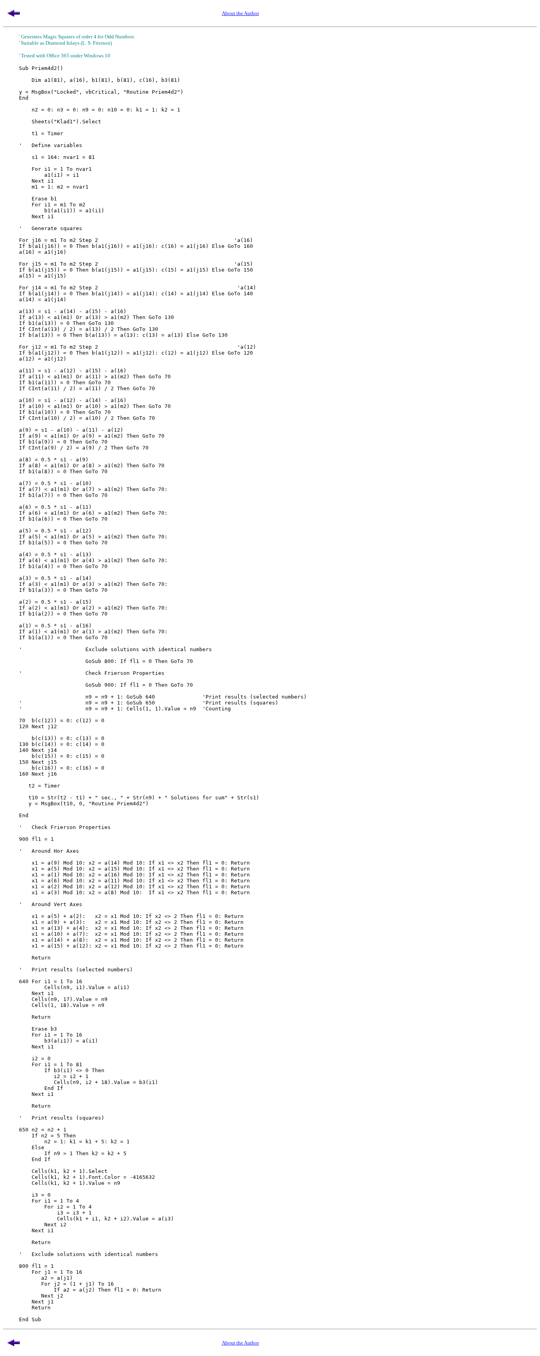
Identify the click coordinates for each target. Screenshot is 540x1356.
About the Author (240, 13)
